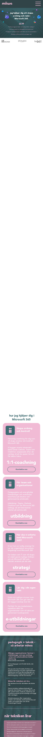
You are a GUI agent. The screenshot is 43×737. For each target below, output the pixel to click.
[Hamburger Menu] (38, 3)
